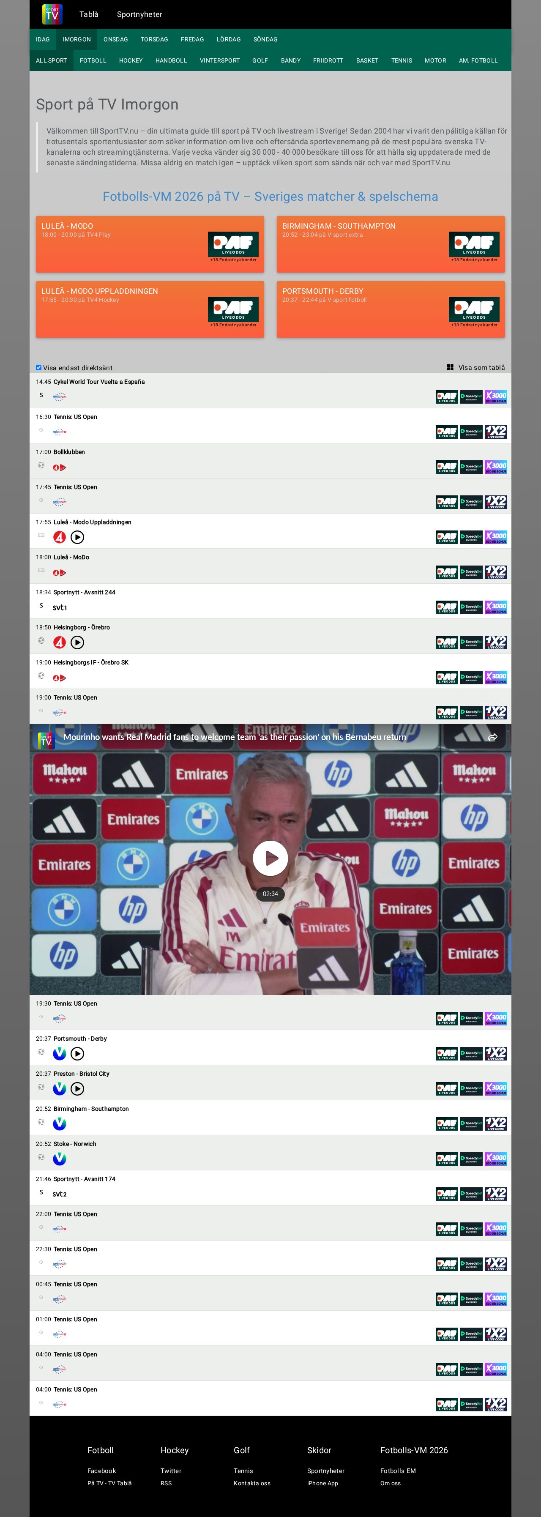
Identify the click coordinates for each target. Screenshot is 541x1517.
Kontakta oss (252, 1483)
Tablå (89, 14)
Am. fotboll (478, 60)
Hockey (131, 60)
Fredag (192, 39)
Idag (43, 39)
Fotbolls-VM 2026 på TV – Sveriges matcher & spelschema (270, 196)
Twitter (171, 1471)
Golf (260, 60)
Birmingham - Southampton (339, 226)
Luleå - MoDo (67, 226)
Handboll (171, 60)
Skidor (319, 1450)
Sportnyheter (140, 14)
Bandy (291, 60)
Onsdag (116, 39)
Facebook (101, 1471)
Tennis (402, 60)
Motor (435, 60)
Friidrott (328, 60)
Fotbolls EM (398, 1471)
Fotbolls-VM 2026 (414, 1450)
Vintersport (220, 60)
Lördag (229, 39)
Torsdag (154, 39)
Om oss (390, 1483)
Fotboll (93, 60)
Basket (367, 60)
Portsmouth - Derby (322, 291)
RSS (166, 1483)
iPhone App (323, 1483)
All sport (51, 60)
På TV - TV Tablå (109, 1483)
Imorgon (77, 39)
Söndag (266, 39)
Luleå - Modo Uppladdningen (99, 291)
